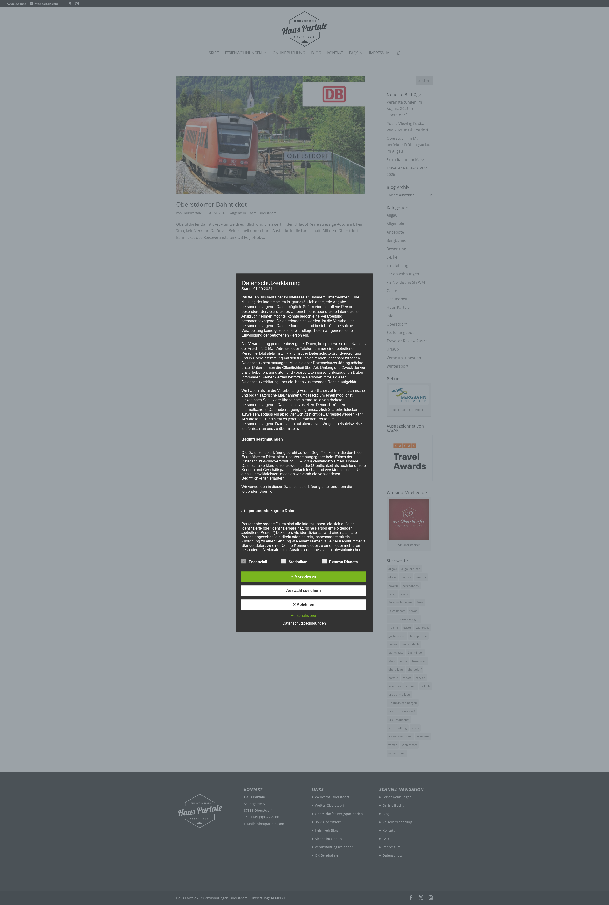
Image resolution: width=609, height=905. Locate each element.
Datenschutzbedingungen (304, 623)
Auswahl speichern (303, 590)
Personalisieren (304, 615)
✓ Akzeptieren (303, 576)
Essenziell (258, 562)
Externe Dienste (343, 562)
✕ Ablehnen (303, 604)
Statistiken (298, 562)
